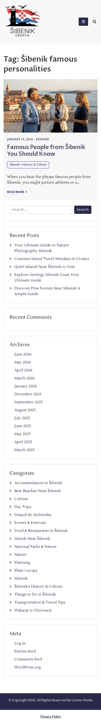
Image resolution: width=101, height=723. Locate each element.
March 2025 (24, 450)
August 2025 (25, 410)
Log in (20, 643)
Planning (22, 562)
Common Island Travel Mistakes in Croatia (51, 258)
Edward (42, 139)
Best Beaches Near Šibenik (37, 491)
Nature (20, 554)
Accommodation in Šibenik (38, 483)
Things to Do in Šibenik (35, 594)
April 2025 (23, 442)
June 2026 (22, 354)
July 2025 (22, 418)
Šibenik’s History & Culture (28, 165)
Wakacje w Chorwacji (33, 610)
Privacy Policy (50, 716)
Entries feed (25, 651)
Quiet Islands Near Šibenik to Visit (44, 266)
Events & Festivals (30, 522)
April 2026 (23, 370)
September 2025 (28, 402)
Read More (16, 192)
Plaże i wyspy (26, 570)
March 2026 (24, 378)
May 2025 (22, 434)
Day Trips (22, 506)
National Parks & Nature (35, 546)
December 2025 (28, 394)
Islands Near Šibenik (32, 538)
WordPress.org (27, 667)
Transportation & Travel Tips (39, 602)
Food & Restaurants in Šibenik (41, 530)
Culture (21, 499)
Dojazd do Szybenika (32, 514)
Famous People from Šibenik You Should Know (46, 150)
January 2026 (25, 386)
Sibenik (21, 578)
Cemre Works (82, 700)
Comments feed (28, 659)
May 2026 (22, 362)
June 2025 (22, 426)
